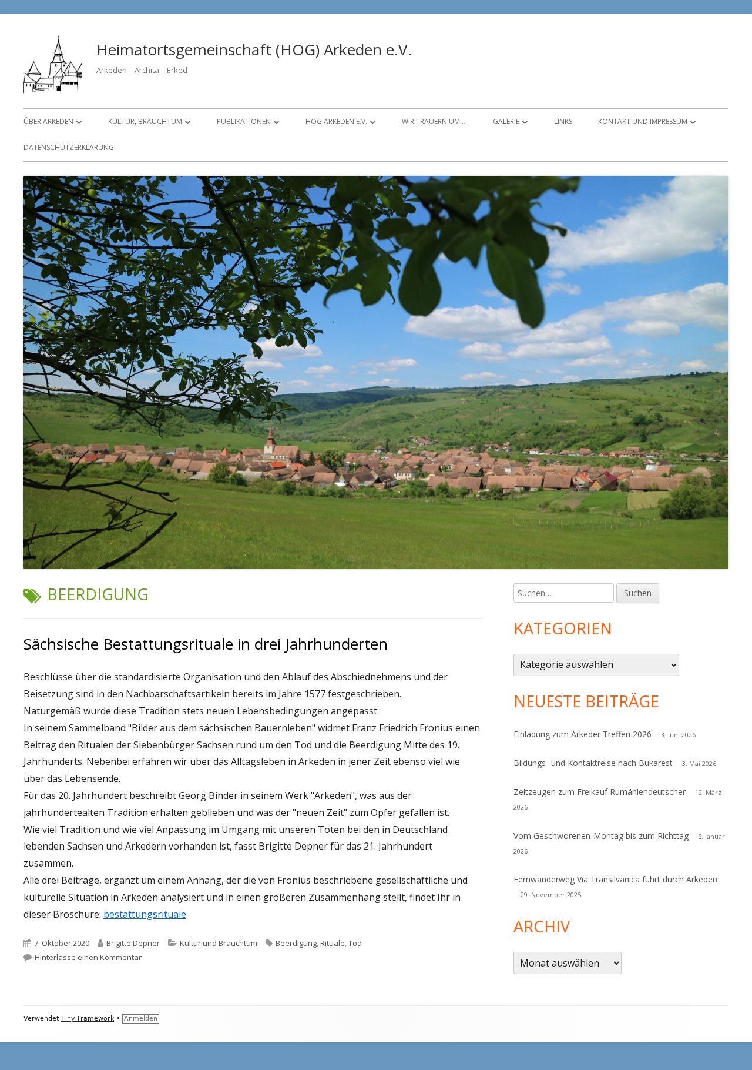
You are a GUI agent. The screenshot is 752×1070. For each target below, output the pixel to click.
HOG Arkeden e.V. (336, 121)
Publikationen (244, 121)
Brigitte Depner (133, 943)
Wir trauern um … (434, 121)
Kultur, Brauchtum (145, 121)
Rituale (332, 943)
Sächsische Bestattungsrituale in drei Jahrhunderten (206, 643)
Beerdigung (296, 943)
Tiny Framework (87, 1018)
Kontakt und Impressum (642, 121)
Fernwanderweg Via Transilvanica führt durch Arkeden (615, 879)
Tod (355, 943)
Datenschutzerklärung (69, 147)
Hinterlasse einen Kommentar (88, 957)
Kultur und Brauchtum (218, 943)
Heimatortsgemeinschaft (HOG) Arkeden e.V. (254, 49)
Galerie (506, 121)
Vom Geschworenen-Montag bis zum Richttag (601, 835)
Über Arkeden (48, 121)
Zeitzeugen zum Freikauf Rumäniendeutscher (599, 791)
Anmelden (140, 1018)
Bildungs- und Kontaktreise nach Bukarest (593, 762)
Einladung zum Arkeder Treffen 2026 (582, 734)
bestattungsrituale (144, 914)
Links (563, 121)
